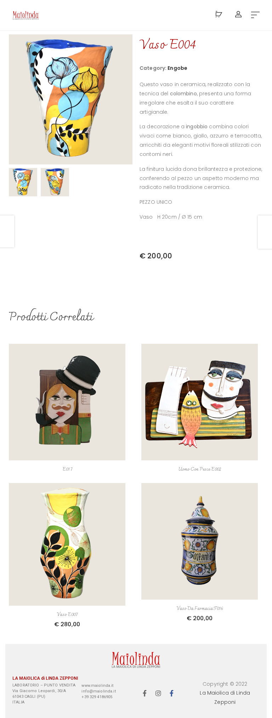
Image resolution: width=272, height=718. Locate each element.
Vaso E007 (67, 614)
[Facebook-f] (144, 693)
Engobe (177, 68)
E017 (67, 469)
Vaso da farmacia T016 (199, 608)
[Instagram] (158, 693)
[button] (255, 15)
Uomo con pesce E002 (199, 469)
